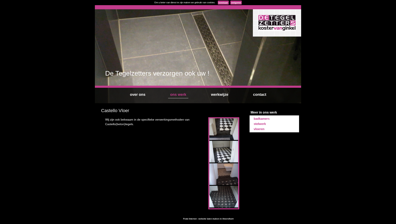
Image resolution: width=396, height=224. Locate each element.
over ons (137, 94)
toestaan (223, 2)
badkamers (262, 118)
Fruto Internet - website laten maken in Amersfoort (208, 219)
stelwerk (260, 124)
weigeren (236, 2)
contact (259, 94)
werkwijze (219, 94)
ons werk (178, 94)
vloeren (259, 129)
